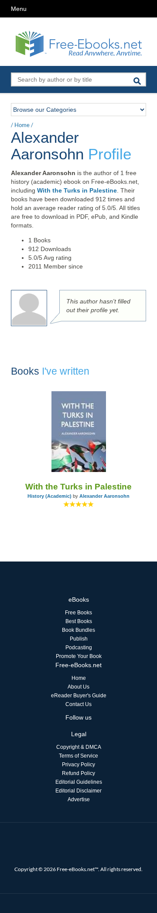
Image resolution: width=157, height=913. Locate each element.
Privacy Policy (78, 764)
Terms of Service (78, 756)
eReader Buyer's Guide (78, 696)
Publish (79, 639)
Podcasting (78, 647)
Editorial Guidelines (78, 782)
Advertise (79, 799)
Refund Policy (78, 773)
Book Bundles (78, 630)
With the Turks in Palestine (77, 190)
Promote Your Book (79, 656)
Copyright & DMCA (78, 747)
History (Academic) (49, 496)
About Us (78, 687)
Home (22, 124)
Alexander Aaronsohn (104, 496)
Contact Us (78, 704)
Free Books (78, 613)
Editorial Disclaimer (78, 791)
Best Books (78, 621)
